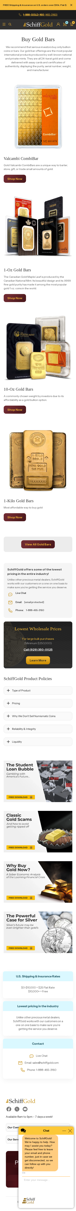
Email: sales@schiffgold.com (42, 1062)
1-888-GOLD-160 (40, 14)
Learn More (38, 660)
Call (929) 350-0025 (38, 649)
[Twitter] (17, 1109)
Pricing (16, 703)
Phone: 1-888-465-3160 (41, 1070)
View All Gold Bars (38, 544)
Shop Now (14, 179)
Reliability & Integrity (24, 729)
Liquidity (17, 741)
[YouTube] (25, 1109)
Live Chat (42, 1055)
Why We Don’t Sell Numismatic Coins (34, 716)
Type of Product (21, 690)
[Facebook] (9, 1109)
